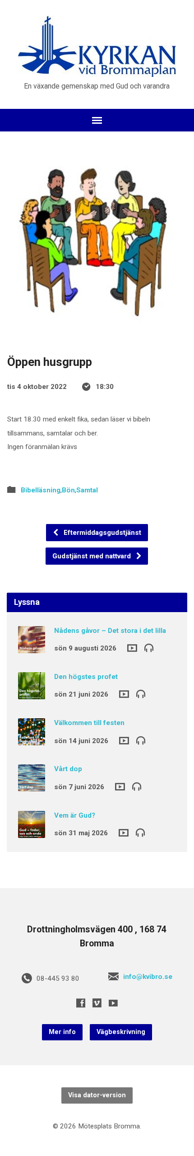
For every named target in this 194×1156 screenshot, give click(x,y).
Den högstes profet (86, 677)
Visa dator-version (97, 1095)
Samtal (87, 490)
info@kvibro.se (147, 977)
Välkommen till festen (89, 723)
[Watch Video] (132, 648)
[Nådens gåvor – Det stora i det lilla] (31, 647)
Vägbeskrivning (121, 1032)
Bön (68, 490)
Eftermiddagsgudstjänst (101, 533)
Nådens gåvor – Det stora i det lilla (110, 631)
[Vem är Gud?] (31, 832)
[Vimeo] (97, 1002)
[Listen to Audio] (148, 647)
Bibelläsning (40, 490)
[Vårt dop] (31, 786)
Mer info (62, 1032)
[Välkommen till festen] (31, 739)
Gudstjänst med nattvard (92, 556)
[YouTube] (113, 1002)
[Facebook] (80, 1002)
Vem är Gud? (74, 815)
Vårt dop (68, 769)
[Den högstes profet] (31, 693)
